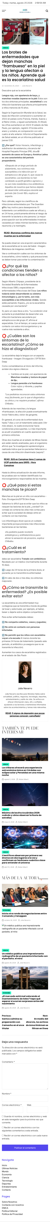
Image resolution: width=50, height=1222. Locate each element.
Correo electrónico (12, 1105)
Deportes (6, 1183)
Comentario (8, 1062)
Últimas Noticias (9, 1168)
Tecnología (7, 1180)
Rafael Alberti (23, 779)
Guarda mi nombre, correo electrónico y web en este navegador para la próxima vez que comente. (24, 1119)
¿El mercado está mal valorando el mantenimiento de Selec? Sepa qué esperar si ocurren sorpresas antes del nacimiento (22, 1000)
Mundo (5, 1171)
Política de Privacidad (12, 1214)
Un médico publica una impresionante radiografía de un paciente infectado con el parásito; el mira (25, 956)
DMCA (5, 1208)
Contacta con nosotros (13, 1205)
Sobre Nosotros (9, 1202)
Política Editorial (9, 1211)
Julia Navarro (27, 86)
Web (29, 1105)
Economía (6, 910)
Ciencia (5, 48)
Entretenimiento (9, 1186)
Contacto (6, 1190)
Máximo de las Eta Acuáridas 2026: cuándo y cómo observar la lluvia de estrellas (21, 815)
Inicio (4, 1165)
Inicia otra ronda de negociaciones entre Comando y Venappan (24, 914)
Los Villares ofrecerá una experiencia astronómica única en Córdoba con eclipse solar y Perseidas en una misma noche (23, 771)
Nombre (6, 1093)
